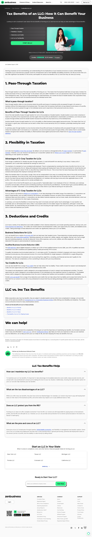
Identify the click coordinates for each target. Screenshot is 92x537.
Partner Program (61, 512)
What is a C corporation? (31, 193)
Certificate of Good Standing (44, 518)
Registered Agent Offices (63, 520)
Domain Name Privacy (42, 520)
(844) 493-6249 (69, 2)
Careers (59, 501)
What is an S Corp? (60, 152)
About (58, 499)
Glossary (79, 514)
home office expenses (22, 237)
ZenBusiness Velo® (41, 510)
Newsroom (59, 507)
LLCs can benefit (15, 277)
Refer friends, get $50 (62, 518)
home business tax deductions (14, 226)
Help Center (80, 503)
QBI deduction (12, 247)
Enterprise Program (62, 516)
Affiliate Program (61, 514)
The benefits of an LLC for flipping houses (18, 314)
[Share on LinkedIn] (8, 347)
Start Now (60, 484)
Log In (9, 502)
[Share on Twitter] (11, 347)
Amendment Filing (41, 516)
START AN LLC (27, 43)
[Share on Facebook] (14, 347)
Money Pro (39, 512)
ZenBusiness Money (42, 332)
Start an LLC (86, 2)
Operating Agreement (42, 505)
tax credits (30, 266)
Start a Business (15, 8)
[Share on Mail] (17, 347)
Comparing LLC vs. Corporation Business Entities (39, 300)
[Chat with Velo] (88, 533)
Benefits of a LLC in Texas (13, 312)
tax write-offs (29, 235)
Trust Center (80, 512)
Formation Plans (41, 499)
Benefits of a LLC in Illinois (14, 309)
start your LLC (27, 332)
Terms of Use (80, 507)
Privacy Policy (80, 510)
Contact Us (80, 505)
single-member (67, 151)
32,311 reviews (49, 57)
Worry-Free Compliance (43, 503)
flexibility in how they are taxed (23, 151)
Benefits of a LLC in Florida (14, 307)
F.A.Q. (78, 501)
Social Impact (60, 503)
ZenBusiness (7, 8)
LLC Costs (39, 514)
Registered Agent (41, 501)
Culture (59, 505)
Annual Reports (41, 507)
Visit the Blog (60, 510)
